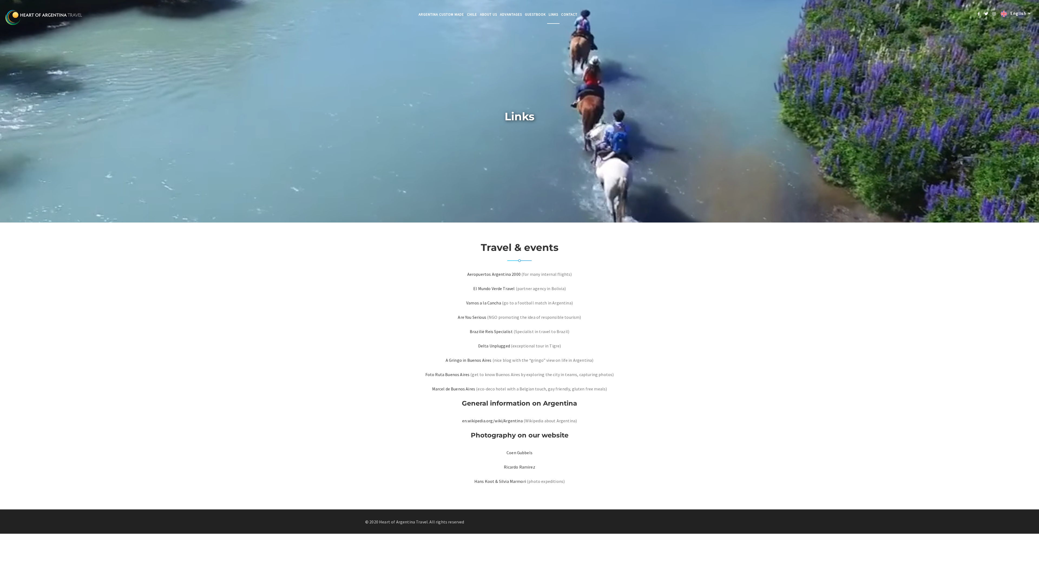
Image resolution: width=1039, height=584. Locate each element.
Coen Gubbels (519, 452)
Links (553, 14)
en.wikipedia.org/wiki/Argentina (492, 420)
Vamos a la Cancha (483, 303)
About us (488, 14)
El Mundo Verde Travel (494, 288)
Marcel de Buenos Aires (453, 388)
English (1017, 13)
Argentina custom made (441, 14)
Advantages (511, 14)
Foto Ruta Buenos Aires (447, 374)
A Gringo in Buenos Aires (469, 360)
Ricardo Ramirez (519, 467)
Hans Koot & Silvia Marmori (500, 481)
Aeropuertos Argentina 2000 (494, 274)
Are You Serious (472, 317)
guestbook (535, 14)
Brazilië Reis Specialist (491, 331)
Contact (569, 14)
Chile (472, 14)
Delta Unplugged (494, 346)
